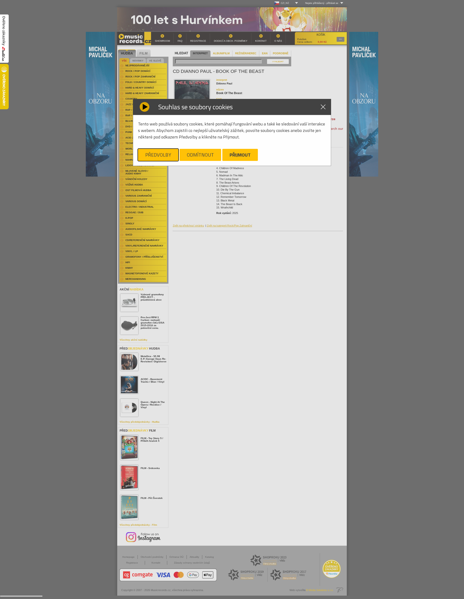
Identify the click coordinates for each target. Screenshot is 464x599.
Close (323, 106)
